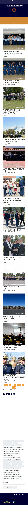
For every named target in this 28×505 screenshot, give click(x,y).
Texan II (14, 476)
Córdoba (15, 449)
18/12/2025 (5, 54)
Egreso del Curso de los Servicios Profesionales (11, 81)
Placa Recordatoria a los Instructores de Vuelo (11, 111)
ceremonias (18, 445)
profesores (16, 470)
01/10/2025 (5, 231)
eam (11, 451)
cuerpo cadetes (7, 449)
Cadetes (15, 443)
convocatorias (18, 447)
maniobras (6, 468)
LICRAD (15, 466)
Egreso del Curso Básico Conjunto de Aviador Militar (12, 52)
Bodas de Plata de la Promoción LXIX (13, 170)
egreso (17, 451)
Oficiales (18, 468)
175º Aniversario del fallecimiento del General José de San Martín (14, 377)
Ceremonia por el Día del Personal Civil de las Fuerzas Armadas (12, 200)
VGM (12, 478)
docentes (6, 451)
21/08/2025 (5, 349)
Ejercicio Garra (7, 453)
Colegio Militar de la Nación (9, 447)
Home (11, 22)
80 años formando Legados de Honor (13, 288)
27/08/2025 (5, 319)
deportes (21, 449)
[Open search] (16, 14)
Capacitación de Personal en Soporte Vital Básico (12, 346)
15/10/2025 (5, 204)
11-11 (23, 385)
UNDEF (19, 476)
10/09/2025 (5, 290)
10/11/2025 (5, 113)
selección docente (7, 474)
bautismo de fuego (7, 443)
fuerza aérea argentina (17, 461)
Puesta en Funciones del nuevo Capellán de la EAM (13, 258)
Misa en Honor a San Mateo (12, 230)
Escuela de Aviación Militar (9, 457)
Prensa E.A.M (12, 54)
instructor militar (7, 466)
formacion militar (7, 459)
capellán (6, 445)
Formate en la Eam (7, 461)
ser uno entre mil (16, 474)
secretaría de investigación (14, 472)
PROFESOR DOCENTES (8, 470)
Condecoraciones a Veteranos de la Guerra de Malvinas (14, 140)
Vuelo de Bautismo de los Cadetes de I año (11, 317)
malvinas (21, 466)
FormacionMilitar (16, 459)
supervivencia (7, 476)
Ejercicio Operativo (15, 453)
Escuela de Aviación (8, 455)
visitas (18, 478)
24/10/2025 (5, 172)
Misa (12, 468)
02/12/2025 (5, 84)
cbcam (12, 445)
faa (18, 457)
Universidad (6, 478)
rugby (5, 472)
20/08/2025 (5, 380)
